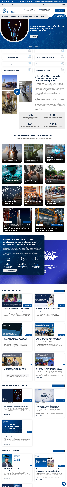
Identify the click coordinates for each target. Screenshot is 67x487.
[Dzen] (8, 1)
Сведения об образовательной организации (44, 1)
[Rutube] (10, 1)
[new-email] (20, 1)
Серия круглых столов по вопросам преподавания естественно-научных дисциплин (17, 405)
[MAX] (12, 1)
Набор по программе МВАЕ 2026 (12, 436)
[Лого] (10, 8)
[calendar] (25, 1)
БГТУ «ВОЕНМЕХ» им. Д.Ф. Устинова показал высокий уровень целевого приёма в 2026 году (16, 469)
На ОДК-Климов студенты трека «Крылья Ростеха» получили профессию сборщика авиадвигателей (15, 369)
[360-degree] (29, 1)
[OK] (4, 1)
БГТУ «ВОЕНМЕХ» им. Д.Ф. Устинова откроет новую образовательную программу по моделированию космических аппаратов (48, 310)
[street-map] (27, 1)
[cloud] (23, 1)
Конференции (28, 400)
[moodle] (18, 1)
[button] (46, 16)
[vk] (2, 1)
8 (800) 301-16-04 (60, 16)
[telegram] (6, 1)
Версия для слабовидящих (59, 1)
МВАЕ (30, 431)
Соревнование (28, 305)
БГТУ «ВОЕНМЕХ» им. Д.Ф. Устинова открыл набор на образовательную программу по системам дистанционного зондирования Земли (17, 340)
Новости (62, 305)
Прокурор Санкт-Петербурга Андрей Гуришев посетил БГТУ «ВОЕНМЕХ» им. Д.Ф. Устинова (48, 339)
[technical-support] (16, 1)
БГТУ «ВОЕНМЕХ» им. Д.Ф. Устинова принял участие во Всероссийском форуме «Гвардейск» (49, 368)
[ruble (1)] (31, 1)
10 (37, 46)
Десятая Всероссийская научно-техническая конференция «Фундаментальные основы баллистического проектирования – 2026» (48, 406)
